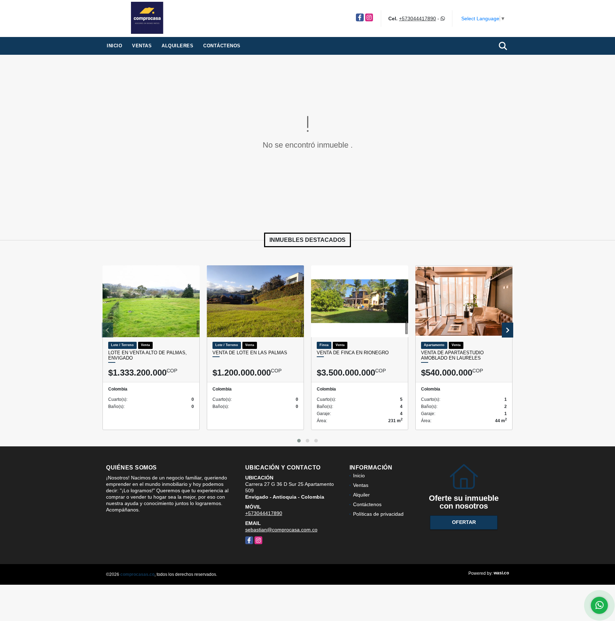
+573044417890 (417, 18)
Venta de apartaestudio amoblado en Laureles (452, 355)
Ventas (142, 45)
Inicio (114, 45)
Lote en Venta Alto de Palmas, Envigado (147, 355)
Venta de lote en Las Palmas (249, 352)
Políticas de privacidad (378, 514)
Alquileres (177, 45)
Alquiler (361, 495)
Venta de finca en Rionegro (353, 352)
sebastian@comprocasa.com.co (281, 529)
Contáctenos (222, 45)
